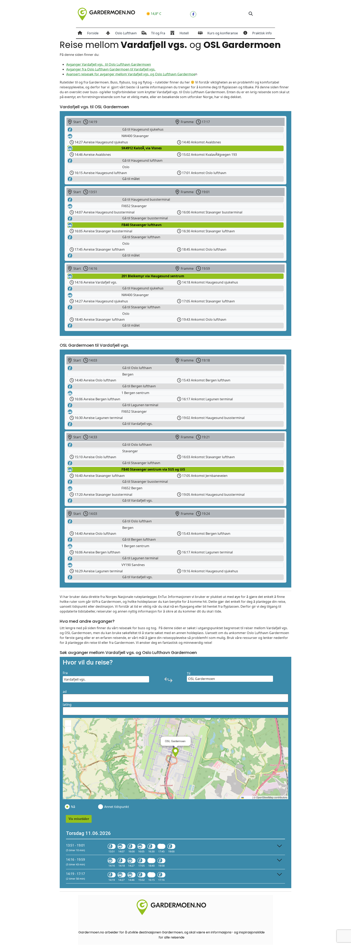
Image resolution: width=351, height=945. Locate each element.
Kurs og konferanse (222, 33)
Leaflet (248, 797)
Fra (65, 672)
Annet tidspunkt (116, 806)
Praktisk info (262, 33)
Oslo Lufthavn (126, 33)
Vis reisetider (78, 819)
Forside (93, 33)
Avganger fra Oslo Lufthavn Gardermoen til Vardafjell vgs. (110, 69)
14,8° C (156, 13)
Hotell (184, 33)
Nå (73, 806)
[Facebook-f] (193, 14)
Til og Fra (158, 33)
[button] (250, 14)
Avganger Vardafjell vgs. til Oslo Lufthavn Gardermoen (108, 64)
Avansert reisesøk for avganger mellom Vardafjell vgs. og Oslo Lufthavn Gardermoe (130, 74)
